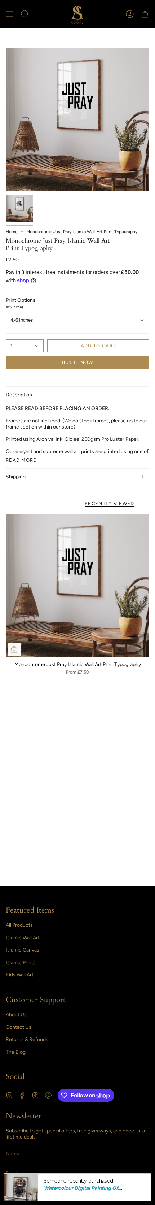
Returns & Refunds (27, 1039)
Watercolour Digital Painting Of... (82, 1188)
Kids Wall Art (20, 975)
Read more (21, 460)
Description (19, 395)
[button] (24, 14)
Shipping (16, 477)
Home (12, 231)
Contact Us (18, 1027)
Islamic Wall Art (23, 938)
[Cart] (144, 14)
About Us (16, 1015)
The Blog (16, 1052)
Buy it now (77, 362)
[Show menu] (9, 14)
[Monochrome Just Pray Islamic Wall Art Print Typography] (77, 585)
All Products (19, 925)
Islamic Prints (21, 963)
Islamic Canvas (22, 950)
